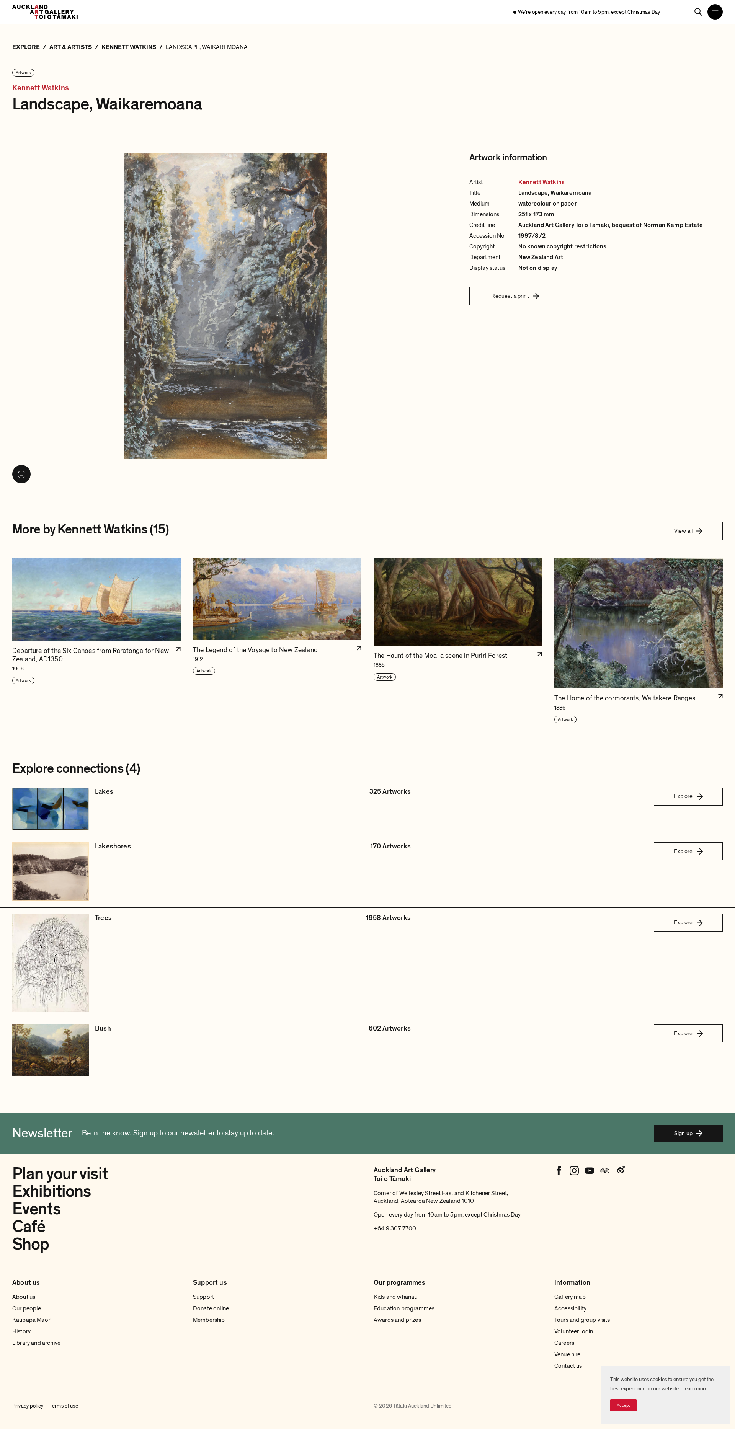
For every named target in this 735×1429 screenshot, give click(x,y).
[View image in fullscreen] (21, 474)
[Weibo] (620, 1170)
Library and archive (36, 1343)
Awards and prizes (397, 1320)
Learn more (694, 1388)
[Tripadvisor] (604, 1170)
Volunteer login (573, 1331)
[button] (96, 641)
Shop (30, 1244)
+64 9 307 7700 (395, 1228)
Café (28, 1226)
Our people (26, 1308)
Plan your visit (60, 1174)
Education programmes (404, 1308)
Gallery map (570, 1297)
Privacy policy (27, 1406)
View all (683, 531)
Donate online (211, 1308)
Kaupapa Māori (31, 1320)
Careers (564, 1343)
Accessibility (570, 1308)
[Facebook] (559, 1170)
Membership (209, 1320)
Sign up (683, 1133)
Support (203, 1297)
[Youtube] (589, 1170)
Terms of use (63, 1406)
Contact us (568, 1366)
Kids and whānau (395, 1297)
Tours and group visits (582, 1320)
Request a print (510, 296)
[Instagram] (574, 1170)
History (21, 1331)
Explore (683, 796)
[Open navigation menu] (715, 12)
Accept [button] (623, 1405)
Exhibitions (51, 1191)
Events (36, 1209)
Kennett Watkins (40, 88)
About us (23, 1297)
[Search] (698, 12)
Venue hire (567, 1354)
